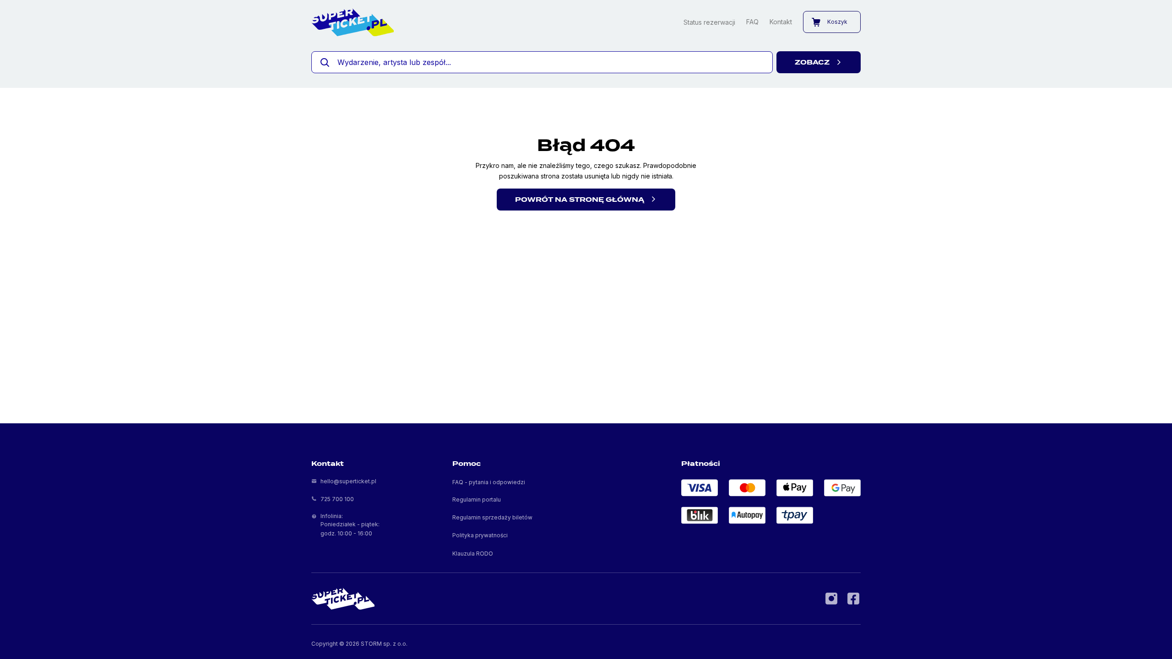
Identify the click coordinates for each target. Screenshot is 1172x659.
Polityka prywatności (480, 535)
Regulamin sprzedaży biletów (492, 517)
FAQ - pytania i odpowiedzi (488, 482)
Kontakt (781, 22)
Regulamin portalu (476, 499)
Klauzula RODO (472, 553)
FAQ (752, 22)
